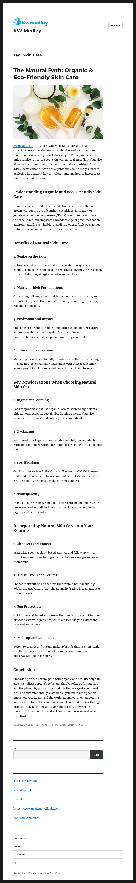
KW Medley (27, 30)
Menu (115, 25)
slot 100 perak (22, 790)
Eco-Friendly (42, 724)
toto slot (19, 799)
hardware (19, 838)
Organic (64, 724)
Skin (30, 724)
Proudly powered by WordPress (44, 873)
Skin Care (80, 724)
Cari (16, 748)
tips (15, 862)
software (19, 854)
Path (71, 724)
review (17, 846)
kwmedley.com (23, 145)
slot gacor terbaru (25, 780)
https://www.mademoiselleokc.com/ (37, 808)
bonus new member (26, 818)
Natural (54, 724)
